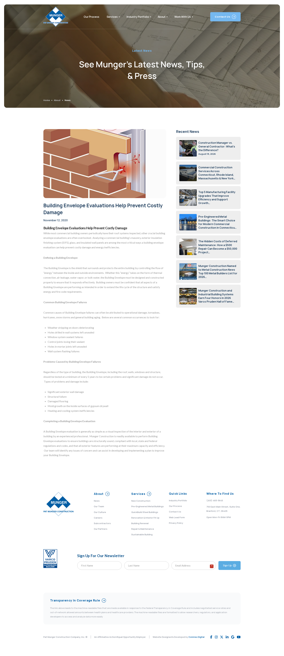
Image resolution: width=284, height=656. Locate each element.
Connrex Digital (196, 636)
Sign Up (227, 565)
